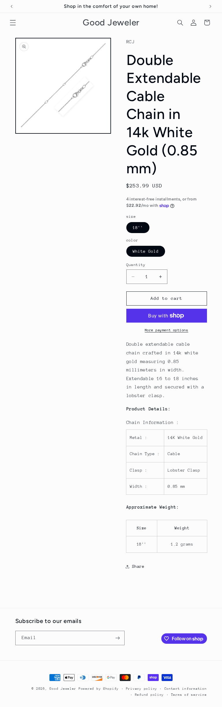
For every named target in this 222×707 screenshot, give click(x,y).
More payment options (166, 330)
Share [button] (138, 566)
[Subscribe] (117, 638)
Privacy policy (141, 689)
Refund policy (149, 695)
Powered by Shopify (99, 689)
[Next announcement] (210, 6)
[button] (12, 22)
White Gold (146, 251)
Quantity (136, 265)
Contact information (185, 689)
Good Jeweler (62, 689)
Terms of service (189, 695)
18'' (138, 227)
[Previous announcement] (11, 6)
